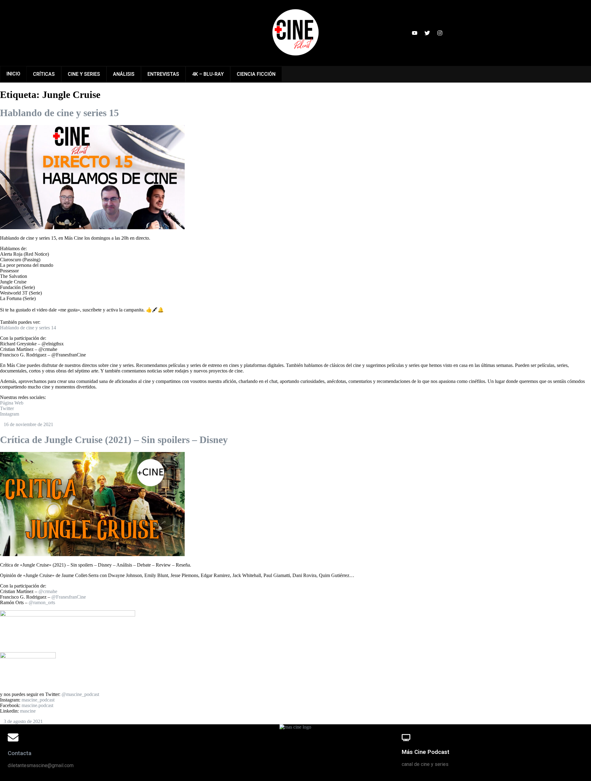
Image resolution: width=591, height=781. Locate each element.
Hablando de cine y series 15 (59, 112)
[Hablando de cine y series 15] (92, 227)
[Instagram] (439, 33)
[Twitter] (427, 33)
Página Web (11, 402)
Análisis (124, 74)
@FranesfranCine (68, 597)
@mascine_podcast (80, 694)
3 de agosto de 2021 (23, 721)
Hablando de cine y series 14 (28, 327)
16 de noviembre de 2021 (28, 424)
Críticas (44, 74)
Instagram (9, 414)
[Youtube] (414, 33)
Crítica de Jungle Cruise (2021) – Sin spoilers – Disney (114, 439)
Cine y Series (84, 74)
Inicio (13, 74)
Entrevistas (163, 74)
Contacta (19, 753)
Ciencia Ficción (256, 74)
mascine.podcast (37, 705)
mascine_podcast (38, 699)
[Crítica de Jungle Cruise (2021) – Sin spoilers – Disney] (92, 554)
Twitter (7, 408)
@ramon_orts (42, 602)
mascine (28, 711)
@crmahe (47, 591)
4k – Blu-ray (208, 74)
